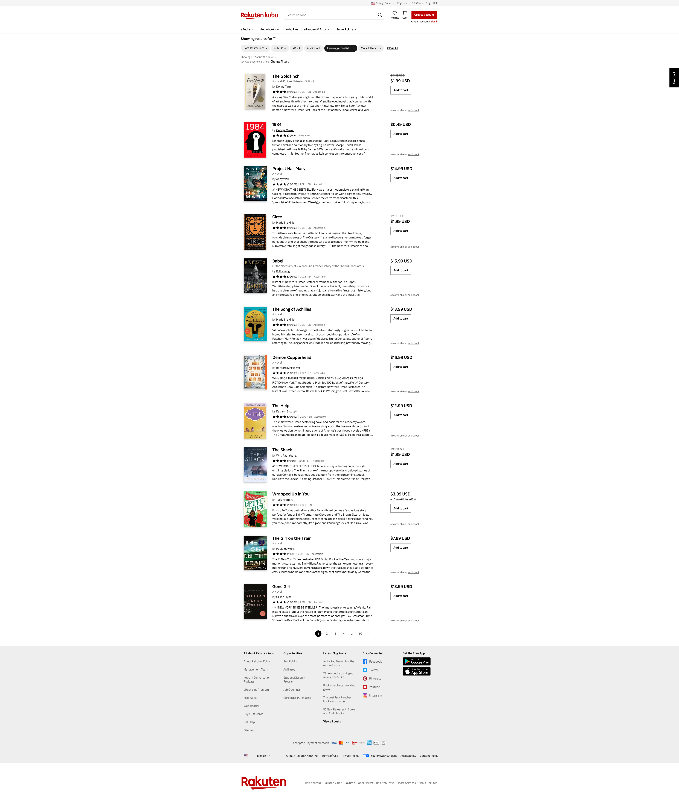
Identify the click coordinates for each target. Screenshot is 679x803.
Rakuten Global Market (358, 783)
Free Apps (250, 697)
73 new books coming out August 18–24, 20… (339, 675)
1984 (277, 124)
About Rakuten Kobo (257, 661)
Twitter (373, 670)
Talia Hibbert (284, 499)
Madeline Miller (286, 222)
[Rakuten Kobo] (259, 15)
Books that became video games (339, 687)
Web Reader (251, 706)
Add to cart (400, 90)
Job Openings (291, 689)
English (261, 755)
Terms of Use (330, 755)
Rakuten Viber (333, 783)
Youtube (374, 687)
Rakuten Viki (313, 783)
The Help (280, 405)
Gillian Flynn (284, 597)
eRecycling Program (256, 689)
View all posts (332, 721)
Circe (277, 216)
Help (435, 3)
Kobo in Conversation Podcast (257, 679)
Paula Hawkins (285, 548)
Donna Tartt (283, 86)
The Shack (282, 449)
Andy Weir (282, 179)
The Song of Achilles (291, 309)
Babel (277, 260)
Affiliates (289, 669)
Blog (427, 3)
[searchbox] (331, 15)
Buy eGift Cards (253, 714)
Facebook (375, 661)
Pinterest (375, 678)
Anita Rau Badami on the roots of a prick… (338, 663)
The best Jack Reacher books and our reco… (337, 699)
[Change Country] (246, 756)
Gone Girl (281, 586)
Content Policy (429, 755)
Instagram (375, 695)
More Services (407, 783)
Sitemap (249, 730)
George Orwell (285, 130)
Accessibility (408, 755)
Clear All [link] (392, 48)
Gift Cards (417, 3)
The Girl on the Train (292, 538)
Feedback (674, 77)
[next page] (369, 633)
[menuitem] (247, 29)
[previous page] (310, 633)
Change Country (385, 3)
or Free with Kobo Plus (403, 499)
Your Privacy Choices (384, 755)
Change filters (280, 61)
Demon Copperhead (291, 357)
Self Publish (290, 661)
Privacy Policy (350, 755)
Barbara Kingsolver (288, 368)
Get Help (249, 722)
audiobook (413, 110)
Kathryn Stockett (286, 411)
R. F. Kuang (283, 271)
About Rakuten (428, 783)
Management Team (256, 669)
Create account (424, 14)
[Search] (380, 15)
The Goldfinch (286, 76)
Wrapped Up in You (291, 493)
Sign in (434, 21)
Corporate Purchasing (297, 697)
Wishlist (394, 17)
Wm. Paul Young (286, 455)
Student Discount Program (294, 679)
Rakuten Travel (385, 783)
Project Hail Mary (289, 168)
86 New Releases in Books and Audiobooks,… (339, 711)
